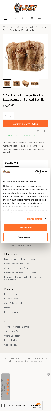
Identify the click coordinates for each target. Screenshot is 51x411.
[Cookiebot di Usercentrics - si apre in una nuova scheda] (36, 172)
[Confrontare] (44, 130)
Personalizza (24, 237)
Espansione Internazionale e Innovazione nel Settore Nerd (24, 278)
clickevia (39, 361)
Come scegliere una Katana (16, 264)
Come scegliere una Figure (16, 268)
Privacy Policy (10, 340)
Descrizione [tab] (11, 163)
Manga (7, 308)
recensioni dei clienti (3, 388)
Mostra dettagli (34, 218)
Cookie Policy (10, 345)
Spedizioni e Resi (12, 331)
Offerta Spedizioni (12, 336)
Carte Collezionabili (13, 303)
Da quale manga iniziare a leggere (19, 259)
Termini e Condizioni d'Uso (16, 327)
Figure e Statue (11, 294)
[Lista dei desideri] (37, 130)
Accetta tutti (26, 227)
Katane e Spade (11, 299)
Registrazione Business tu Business (20, 273)
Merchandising (11, 312)
